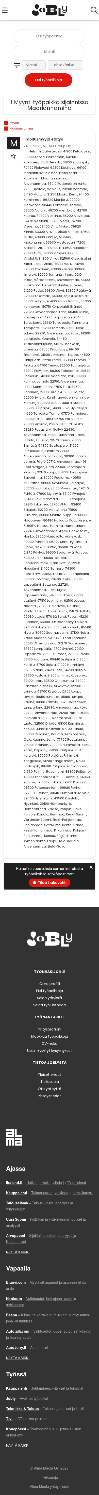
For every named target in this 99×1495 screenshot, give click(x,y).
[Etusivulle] (49, 10)
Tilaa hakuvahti (52, 883)
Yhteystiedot (49, 1095)
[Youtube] (66, 957)
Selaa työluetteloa (49, 1005)
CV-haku (49, 1043)
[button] (18, 65)
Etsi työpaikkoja (49, 990)
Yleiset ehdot (49, 1074)
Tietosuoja (49, 1081)
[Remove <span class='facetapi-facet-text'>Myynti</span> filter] (6, 123)
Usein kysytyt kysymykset (49, 1050)
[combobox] (49, 36)
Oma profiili (49, 983)
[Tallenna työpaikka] (14, 156)
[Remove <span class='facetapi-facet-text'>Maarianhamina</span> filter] (6, 128)
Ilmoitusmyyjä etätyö (43, 139)
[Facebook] (33, 957)
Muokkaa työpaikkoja (49, 1036)
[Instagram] (42, 957)
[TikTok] (58, 957)
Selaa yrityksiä (49, 997)
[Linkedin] (50, 957)
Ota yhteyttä (49, 1088)
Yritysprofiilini (49, 1029)
